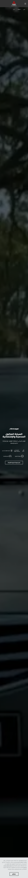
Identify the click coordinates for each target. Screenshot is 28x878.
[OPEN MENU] (25, 3)
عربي (24, 9)
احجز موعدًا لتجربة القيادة (14, 463)
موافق (14, 874)
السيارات (19, 9)
